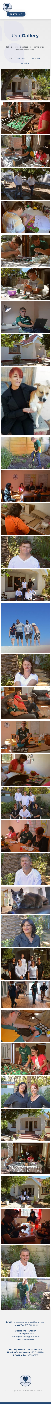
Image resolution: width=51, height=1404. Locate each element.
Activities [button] (21, 58)
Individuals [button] (25, 63)
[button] (45, 7)
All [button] (10, 58)
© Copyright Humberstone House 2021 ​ (25, 1390)
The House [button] (35, 58)
